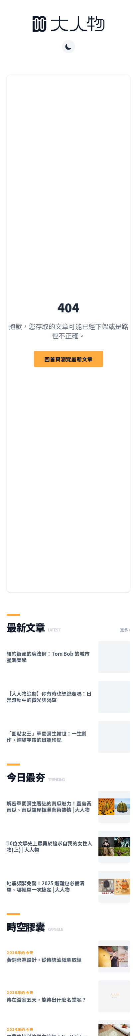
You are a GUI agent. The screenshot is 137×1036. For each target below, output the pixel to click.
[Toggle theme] (68, 46)
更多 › (125, 629)
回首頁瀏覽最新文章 (68, 359)
